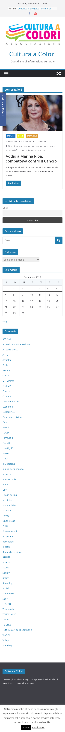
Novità (6, 515)
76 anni (11, 146)
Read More (38, 727)
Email (5, 208)
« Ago (5, 321)
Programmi (8, 536)
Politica (6, 526)
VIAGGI (6, 635)
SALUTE (6, 557)
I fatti (5, 458)
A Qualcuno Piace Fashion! (16, 344)
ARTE (5, 354)
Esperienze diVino (12, 417)
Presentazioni (10, 531)
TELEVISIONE (9, 614)
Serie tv (6, 572)
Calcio (6, 375)
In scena (7, 474)
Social (6, 588)
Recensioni (8, 541)
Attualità (7, 359)
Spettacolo (32, 136)
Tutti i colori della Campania (17, 629)
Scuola (6, 567)
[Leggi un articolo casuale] (58, 73)
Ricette (6, 546)
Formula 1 (8, 437)
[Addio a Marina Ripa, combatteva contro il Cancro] (32, 113)
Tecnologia (8, 609)
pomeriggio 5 (11, 150)
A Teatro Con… (10, 349)
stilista (38, 150)
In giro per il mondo (13, 468)
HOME (20, 136)
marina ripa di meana (45, 146)
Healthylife (8, 448)
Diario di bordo (10, 401)
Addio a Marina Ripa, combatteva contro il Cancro (31, 159)
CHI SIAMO (8, 380)
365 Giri (7, 339)
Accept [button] (26, 727)
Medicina (7, 500)
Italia (5, 484)
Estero (6, 422)
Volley (6, 640)
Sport (5, 598)
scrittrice (29, 150)
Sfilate (6, 577)
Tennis (6, 619)
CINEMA (7, 385)
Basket (6, 365)
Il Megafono (9, 463)
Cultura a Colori (32, 54)
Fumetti (7, 442)
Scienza (7, 562)
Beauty (6, 370)
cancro (19, 146)
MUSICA (7, 510)
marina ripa (29, 146)
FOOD (6, 432)
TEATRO (7, 603)
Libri (5, 489)
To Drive (7, 624)
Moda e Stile (9, 505)
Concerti (7, 391)
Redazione (12, 141)
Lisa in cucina (10, 494)
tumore (45, 150)
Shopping (8, 583)
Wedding (7, 645)
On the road (9, 520)
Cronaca (10, 136)
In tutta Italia (9, 479)
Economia (8, 406)
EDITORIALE (9, 411)
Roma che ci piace (12, 551)
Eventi (6, 427)
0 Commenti (40, 141)
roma (21, 150)
